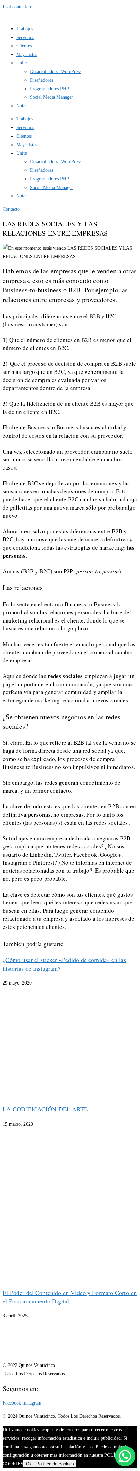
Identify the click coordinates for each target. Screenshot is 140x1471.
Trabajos (24, 28)
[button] (125, 1456)
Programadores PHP (49, 88)
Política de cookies (55, 1463)
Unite (21, 62)
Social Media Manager (51, 97)
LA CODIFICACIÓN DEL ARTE (45, 1109)
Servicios (25, 37)
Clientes (24, 46)
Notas (21, 105)
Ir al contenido (17, 6)
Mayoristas (26, 54)
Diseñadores (41, 80)
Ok (29, 1463)
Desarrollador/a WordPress (55, 71)
